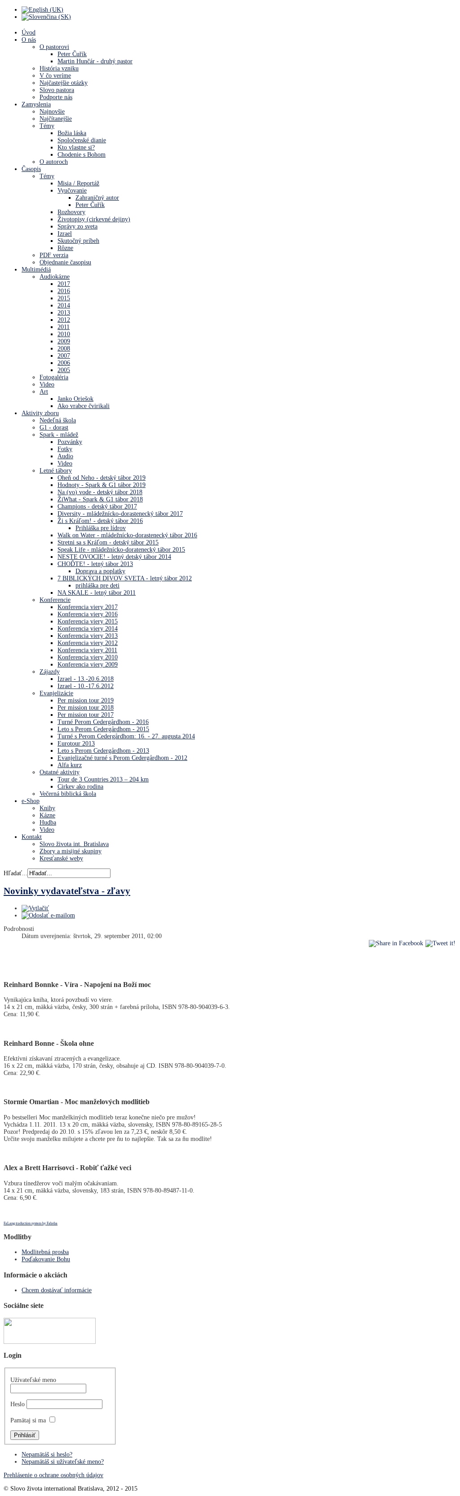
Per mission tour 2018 (86, 707)
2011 (64, 327)
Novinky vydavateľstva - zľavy (67, 891)
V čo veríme (55, 75)
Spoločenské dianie (82, 140)
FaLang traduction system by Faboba (31, 1223)
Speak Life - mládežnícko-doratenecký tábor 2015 (121, 549)
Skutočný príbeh (78, 240)
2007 (64, 355)
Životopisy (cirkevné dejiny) (94, 219)
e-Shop (31, 801)
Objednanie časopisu (65, 262)
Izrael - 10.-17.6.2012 (86, 686)
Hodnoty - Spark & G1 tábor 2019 (102, 485)
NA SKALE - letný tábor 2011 (97, 592)
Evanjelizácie (56, 693)
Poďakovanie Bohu (46, 1259)
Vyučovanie (72, 190)
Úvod (28, 32)
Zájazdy (50, 671)
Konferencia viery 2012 (88, 643)
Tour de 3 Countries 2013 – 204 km (103, 779)
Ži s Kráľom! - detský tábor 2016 (100, 521)
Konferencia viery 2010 (88, 657)
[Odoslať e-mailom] (48, 915)
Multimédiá (36, 269)
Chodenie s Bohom (82, 154)
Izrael (65, 233)
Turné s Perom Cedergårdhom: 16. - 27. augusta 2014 (126, 736)
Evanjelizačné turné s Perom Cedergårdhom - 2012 (122, 758)
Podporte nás (56, 97)
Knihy (47, 808)
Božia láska (72, 133)
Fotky (65, 449)
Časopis (31, 169)
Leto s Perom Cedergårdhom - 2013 (103, 750)
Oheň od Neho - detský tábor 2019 (102, 477)
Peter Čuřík (72, 54)
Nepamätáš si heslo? (47, 1454)
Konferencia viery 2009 (88, 664)
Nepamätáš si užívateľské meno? (63, 1461)
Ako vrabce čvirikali (84, 406)
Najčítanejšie (56, 118)
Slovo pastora (57, 90)
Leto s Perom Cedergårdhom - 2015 (103, 729)
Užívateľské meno (33, 1380)
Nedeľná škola (58, 420)
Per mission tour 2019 (86, 700)
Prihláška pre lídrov (100, 528)
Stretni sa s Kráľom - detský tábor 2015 (108, 542)
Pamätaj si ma (28, 1420)
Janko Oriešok (75, 398)
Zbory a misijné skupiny (71, 851)
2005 (64, 370)
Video (47, 384)
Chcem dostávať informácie (57, 1290)
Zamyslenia (36, 104)
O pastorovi (54, 47)
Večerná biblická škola (68, 793)
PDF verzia (54, 255)
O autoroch (54, 161)
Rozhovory (71, 212)
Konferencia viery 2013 (88, 635)
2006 (64, 363)
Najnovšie (52, 111)
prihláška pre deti (97, 585)
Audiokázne (55, 276)
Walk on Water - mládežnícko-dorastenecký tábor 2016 (127, 535)
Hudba (48, 822)
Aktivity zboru (40, 413)
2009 (64, 341)
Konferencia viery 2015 (88, 621)
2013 (64, 312)
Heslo (17, 1404)
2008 (64, 348)
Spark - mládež (59, 434)
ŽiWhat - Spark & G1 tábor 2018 (100, 499)
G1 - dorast (54, 427)
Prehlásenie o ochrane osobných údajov (53, 1475)
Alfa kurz (70, 765)
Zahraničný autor (97, 197)
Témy (47, 126)
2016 (64, 291)
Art (44, 391)
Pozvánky (70, 442)
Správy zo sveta (77, 226)
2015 (64, 298)
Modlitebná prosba (45, 1252)
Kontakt (32, 837)
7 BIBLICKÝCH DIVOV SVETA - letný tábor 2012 (125, 578)
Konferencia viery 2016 (88, 614)
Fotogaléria (54, 377)
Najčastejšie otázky (64, 82)
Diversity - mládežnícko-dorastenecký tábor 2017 (120, 513)
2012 (64, 319)
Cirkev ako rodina (80, 786)
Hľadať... (15, 873)
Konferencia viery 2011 (87, 650)
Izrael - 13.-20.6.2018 (86, 679)
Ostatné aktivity (60, 772)
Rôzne (65, 248)
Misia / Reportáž (78, 183)
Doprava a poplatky (100, 571)
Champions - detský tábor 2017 (97, 506)
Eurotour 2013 (76, 743)
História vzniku (59, 68)
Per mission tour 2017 (86, 714)
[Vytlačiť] (35, 908)
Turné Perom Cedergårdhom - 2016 (103, 722)
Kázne (47, 815)
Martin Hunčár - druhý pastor (95, 61)
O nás (29, 39)
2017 (64, 284)
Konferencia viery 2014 (88, 628)
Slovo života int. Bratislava (74, 844)
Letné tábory (56, 470)
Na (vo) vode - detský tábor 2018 (100, 492)
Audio (65, 456)
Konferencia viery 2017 (88, 607)
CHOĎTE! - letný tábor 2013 (95, 564)
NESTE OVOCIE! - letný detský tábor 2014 (114, 556)
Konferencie (55, 600)
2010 (64, 334)
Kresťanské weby (61, 858)
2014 (64, 305)
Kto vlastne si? (76, 147)
